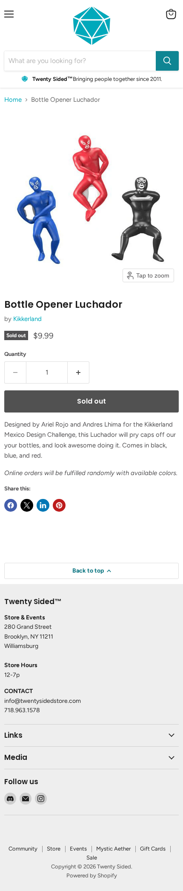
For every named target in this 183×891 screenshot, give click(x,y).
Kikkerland (27, 319)
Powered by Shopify (91, 875)
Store (53, 848)
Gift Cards (153, 848)
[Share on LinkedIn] (43, 505)
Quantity (15, 354)
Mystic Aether (113, 848)
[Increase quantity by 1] (78, 372)
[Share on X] (26, 505)
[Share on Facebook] (10, 505)
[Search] (167, 61)
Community (23, 848)
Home (13, 99)
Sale (91, 857)
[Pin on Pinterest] (59, 505)
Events (78, 848)
